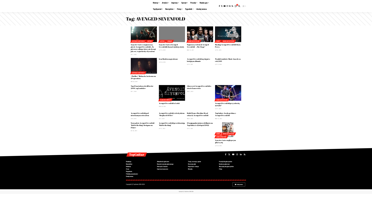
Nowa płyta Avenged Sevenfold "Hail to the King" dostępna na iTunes (142, 125)
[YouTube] (224, 6)
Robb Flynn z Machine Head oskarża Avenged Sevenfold (197, 114)
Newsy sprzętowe (221, 137)
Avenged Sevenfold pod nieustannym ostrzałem (140, 114)
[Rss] (232, 6)
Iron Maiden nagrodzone (168, 59)
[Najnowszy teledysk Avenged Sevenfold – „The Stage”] (200, 34)
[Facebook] (219, 6)
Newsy (218, 41)
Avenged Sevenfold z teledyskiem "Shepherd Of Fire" (171, 114)
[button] (239, 6)
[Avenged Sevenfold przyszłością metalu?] (228, 93)
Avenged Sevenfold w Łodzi (169, 103)
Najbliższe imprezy (165, 100)
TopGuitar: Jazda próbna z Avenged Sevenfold (225, 114)
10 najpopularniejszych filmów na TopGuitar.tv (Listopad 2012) (200, 124)
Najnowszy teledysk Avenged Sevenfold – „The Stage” (198, 46)
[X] (221, 6)
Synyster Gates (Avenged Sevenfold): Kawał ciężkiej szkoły (171, 46)
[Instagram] (227, 6)
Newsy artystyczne (193, 41)
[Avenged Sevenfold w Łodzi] (172, 93)
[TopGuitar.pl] (138, 6)
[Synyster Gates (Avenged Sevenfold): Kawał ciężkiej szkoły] (172, 34)
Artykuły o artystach (138, 41)
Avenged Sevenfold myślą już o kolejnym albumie (198, 60)
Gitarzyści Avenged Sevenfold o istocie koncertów (199, 87)
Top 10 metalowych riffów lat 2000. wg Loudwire (142, 87)
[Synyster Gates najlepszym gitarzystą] (228, 130)
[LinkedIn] (230, 6)
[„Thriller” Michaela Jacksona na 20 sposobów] (144, 66)
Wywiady (169, 41)
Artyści (150, 41)
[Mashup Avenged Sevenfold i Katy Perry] (228, 34)
